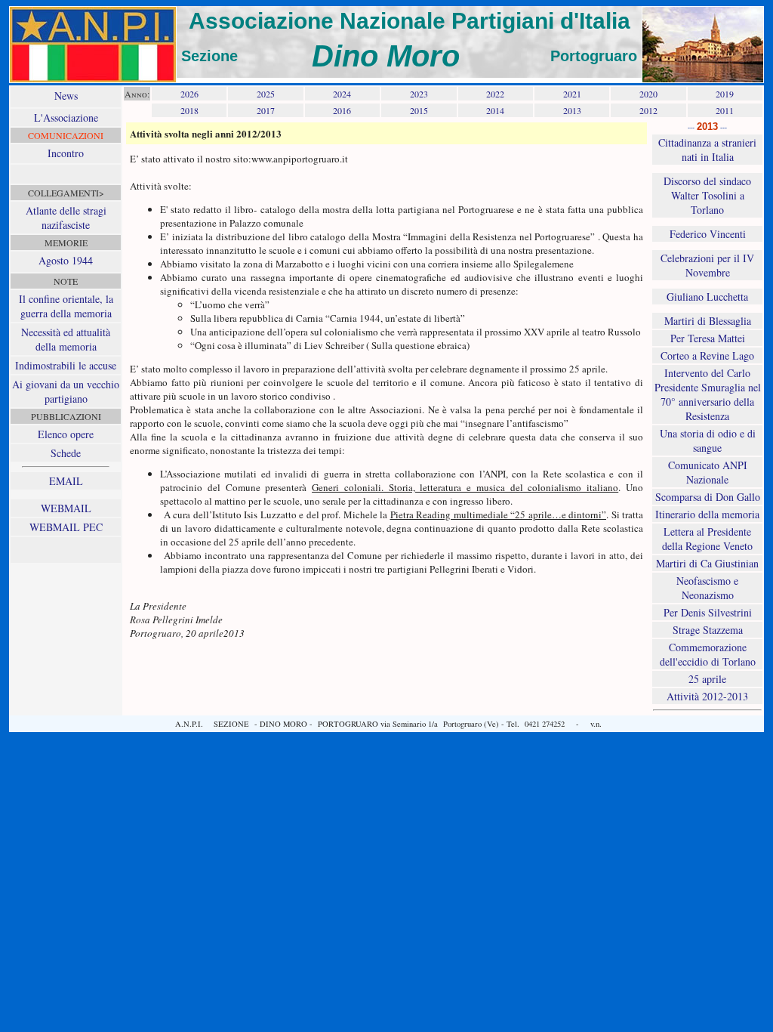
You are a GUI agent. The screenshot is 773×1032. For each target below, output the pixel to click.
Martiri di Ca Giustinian (707, 563)
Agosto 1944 (65, 260)
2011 (725, 110)
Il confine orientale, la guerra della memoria (66, 306)
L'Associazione (66, 117)
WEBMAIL (66, 508)
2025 (266, 94)
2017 (266, 110)
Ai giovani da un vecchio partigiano (65, 391)
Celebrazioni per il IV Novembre (707, 265)
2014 (495, 110)
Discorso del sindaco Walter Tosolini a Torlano (707, 195)
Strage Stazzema (708, 630)
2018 (189, 110)
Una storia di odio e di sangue (708, 440)
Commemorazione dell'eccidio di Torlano (708, 654)
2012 (648, 110)
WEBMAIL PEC (66, 527)
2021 (572, 94)
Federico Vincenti (708, 234)
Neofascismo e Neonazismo (707, 587)
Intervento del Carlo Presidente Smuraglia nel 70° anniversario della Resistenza (707, 394)
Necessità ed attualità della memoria (65, 339)
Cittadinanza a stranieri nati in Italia (707, 149)
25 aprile (707, 679)
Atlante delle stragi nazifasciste (66, 217)
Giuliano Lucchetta (707, 296)
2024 (342, 94)
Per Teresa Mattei (707, 338)
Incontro (66, 153)
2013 (572, 110)
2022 (495, 94)
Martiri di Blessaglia (707, 321)
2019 (725, 94)
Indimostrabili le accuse (65, 365)
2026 (189, 94)
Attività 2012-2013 (707, 696)
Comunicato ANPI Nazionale (707, 472)
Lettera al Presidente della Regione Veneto (707, 538)
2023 (419, 94)
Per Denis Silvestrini (708, 612)
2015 (419, 110)
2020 (648, 94)
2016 (342, 110)
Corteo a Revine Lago (707, 355)
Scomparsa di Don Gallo (707, 497)
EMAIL (66, 481)
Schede (66, 453)
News (66, 95)
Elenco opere (66, 434)
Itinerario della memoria (707, 514)
